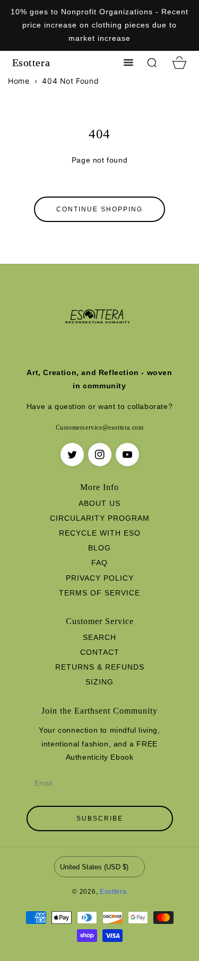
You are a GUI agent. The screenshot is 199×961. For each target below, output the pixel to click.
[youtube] (127, 454)
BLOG (99, 548)
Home (18, 80)
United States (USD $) (94, 867)
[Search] (151, 62)
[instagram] (99, 454)
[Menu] (128, 62)
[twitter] (72, 454)
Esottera (113, 891)
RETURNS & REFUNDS (99, 667)
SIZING (99, 682)
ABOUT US (99, 503)
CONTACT (99, 652)
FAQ (99, 562)
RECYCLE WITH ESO (100, 533)
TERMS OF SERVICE (99, 593)
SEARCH (99, 637)
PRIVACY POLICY (100, 578)
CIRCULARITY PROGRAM (100, 518)
